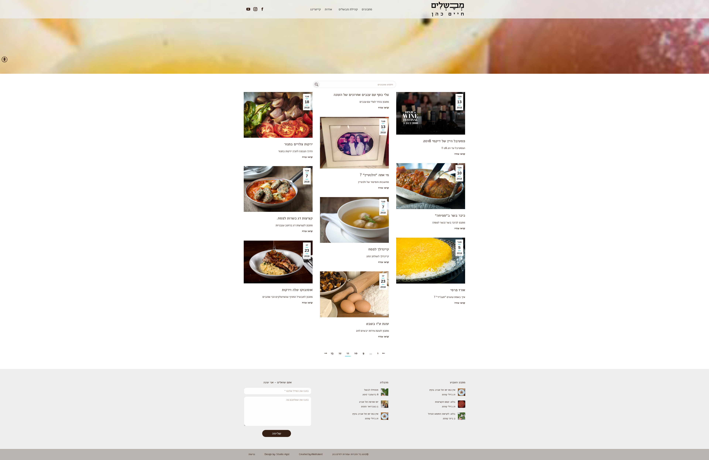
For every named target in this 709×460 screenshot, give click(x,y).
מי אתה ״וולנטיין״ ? (374, 174)
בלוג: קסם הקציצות (445, 402)
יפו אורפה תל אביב (368, 402)
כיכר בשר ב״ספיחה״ (450, 215)
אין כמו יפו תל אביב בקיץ (442, 390)
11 (348, 353)
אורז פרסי (457, 289)
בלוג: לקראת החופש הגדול (441, 414)
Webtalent (317, 454)
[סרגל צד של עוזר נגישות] (4, 59)
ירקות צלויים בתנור (298, 144)
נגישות (252, 454)
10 (355, 353)
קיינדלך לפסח (378, 249)
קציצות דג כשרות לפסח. (295, 218)
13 (332, 353)
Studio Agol (282, 454)
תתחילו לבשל (371, 390)
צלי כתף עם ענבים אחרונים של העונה (361, 94)
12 (340, 353)
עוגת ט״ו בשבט (377, 323)
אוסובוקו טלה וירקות (297, 289)
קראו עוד (308, 157)
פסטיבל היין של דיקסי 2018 (444, 140)
